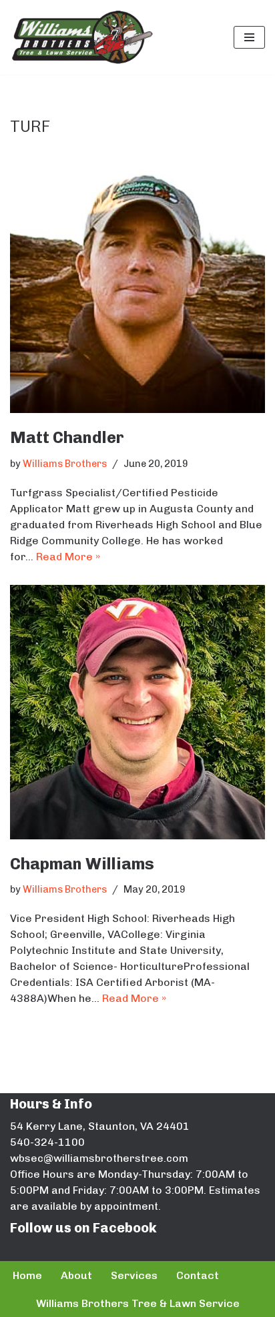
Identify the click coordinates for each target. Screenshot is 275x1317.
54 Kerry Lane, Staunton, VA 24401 (100, 1126)
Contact (197, 1275)
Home (27, 1275)
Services (134, 1275)
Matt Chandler (67, 437)
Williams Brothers (65, 464)
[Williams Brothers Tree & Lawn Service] (82, 37)
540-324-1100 (47, 1142)
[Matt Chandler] (137, 286)
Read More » (68, 556)
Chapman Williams (82, 863)
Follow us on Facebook (83, 1228)
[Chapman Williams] (137, 712)
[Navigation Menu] (249, 37)
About (76, 1275)
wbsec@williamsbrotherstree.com (99, 1158)
